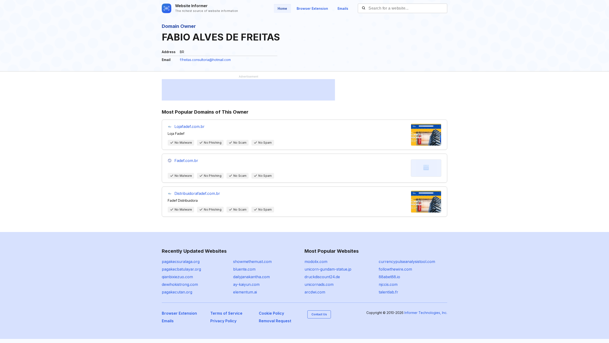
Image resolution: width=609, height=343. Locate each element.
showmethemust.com (252, 261)
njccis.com (388, 284)
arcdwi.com (314, 292)
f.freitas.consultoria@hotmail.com (205, 60)
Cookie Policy (271, 313)
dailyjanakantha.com (251, 276)
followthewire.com (395, 269)
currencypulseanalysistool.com (407, 261)
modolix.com (315, 261)
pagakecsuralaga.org (181, 261)
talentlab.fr (388, 292)
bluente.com (244, 269)
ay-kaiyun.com (246, 284)
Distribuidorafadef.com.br (197, 193)
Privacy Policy (223, 320)
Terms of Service (226, 313)
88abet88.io (389, 276)
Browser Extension (312, 8)
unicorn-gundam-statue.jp (327, 269)
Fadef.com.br (186, 160)
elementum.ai (245, 292)
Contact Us (319, 314)
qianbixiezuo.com (177, 276)
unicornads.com (319, 284)
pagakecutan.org (177, 292)
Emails (343, 8)
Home (282, 8)
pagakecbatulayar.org (181, 269)
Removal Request (275, 320)
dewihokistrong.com (180, 284)
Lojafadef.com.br (189, 126)
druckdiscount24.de (322, 276)
